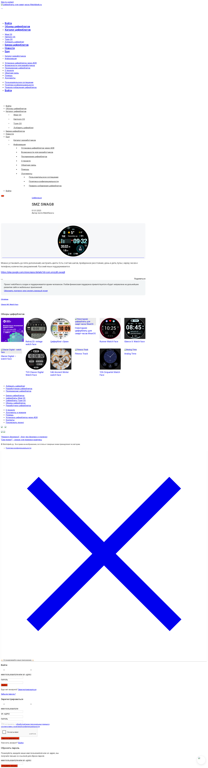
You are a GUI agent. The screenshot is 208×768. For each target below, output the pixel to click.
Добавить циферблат (14, 42)
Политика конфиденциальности (19, 85)
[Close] (104, 656)
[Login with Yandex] (46, 671)
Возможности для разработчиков (20, 65)
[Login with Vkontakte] (19, 671)
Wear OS (8, 34)
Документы (10, 78)
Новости (10, 48)
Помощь (9, 75)
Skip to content (7, 2)
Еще (7, 51)
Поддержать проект (15, 422)
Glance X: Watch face (134, 341)
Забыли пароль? (8, 694)
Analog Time (130, 353)
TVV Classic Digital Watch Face (34, 373)
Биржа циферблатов (17, 44)
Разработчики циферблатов (18, 405)
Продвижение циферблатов (17, 68)
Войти (20, 743)
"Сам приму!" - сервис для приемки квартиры (21, 440)
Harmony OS (10, 37)
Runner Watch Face (109, 341)
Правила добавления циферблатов (21, 87)
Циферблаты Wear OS (15, 398)
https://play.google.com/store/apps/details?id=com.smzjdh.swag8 (33, 272)
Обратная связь (12, 73)
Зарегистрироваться (27, 689)
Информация (11, 58)
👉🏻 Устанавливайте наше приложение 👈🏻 (17, 660)
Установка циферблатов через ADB (21, 63)
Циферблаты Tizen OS (16, 400)
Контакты (10, 420)
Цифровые (37, 198)
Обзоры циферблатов (17, 26)
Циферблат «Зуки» (59, 341)
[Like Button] (2, 279)
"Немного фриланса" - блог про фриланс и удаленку (24, 437)
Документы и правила (16, 412)
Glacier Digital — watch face (8, 357)
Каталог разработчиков (15, 56)
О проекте (9, 70)
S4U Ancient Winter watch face (59, 373)
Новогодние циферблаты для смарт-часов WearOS (85, 331)
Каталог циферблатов (18, 29)
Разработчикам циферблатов (19, 388)
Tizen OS (9, 39)
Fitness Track (81, 353)
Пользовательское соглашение (19, 82)
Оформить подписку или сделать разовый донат (26, 291)
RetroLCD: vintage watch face (34, 343)
